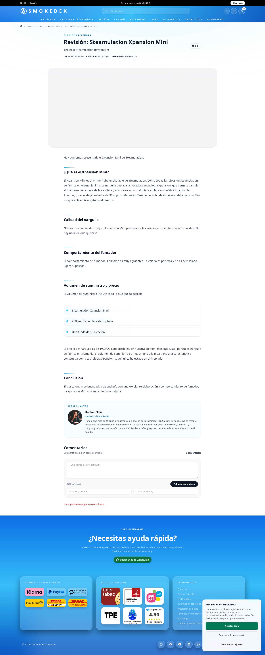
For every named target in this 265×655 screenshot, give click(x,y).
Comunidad (215, 19)
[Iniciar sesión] (227, 11)
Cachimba (48, 19)
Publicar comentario (184, 484)
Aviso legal (183, 618)
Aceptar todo (232, 625)
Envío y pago (184, 598)
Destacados (171, 19)
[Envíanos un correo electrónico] (189, 644)
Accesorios (138, 19)
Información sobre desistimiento (194, 603)
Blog (42, 26)
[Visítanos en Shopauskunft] (154, 615)
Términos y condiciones (190, 613)
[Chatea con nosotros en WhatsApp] (198, 644)
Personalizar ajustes (232, 644)
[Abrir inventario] (234, 11)
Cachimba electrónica (77, 19)
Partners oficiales (186, 594)
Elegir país (238, 3)
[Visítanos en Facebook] (170, 644)
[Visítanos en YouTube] (179, 644)
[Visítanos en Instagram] (161, 644)
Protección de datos (188, 608)
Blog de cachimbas (55, 26)
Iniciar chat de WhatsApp (134, 559)
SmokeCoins (193, 19)
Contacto (182, 589)
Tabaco (104, 19)
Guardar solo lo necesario (232, 635)
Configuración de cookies (190, 623)
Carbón (119, 19)
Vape (155, 19)
